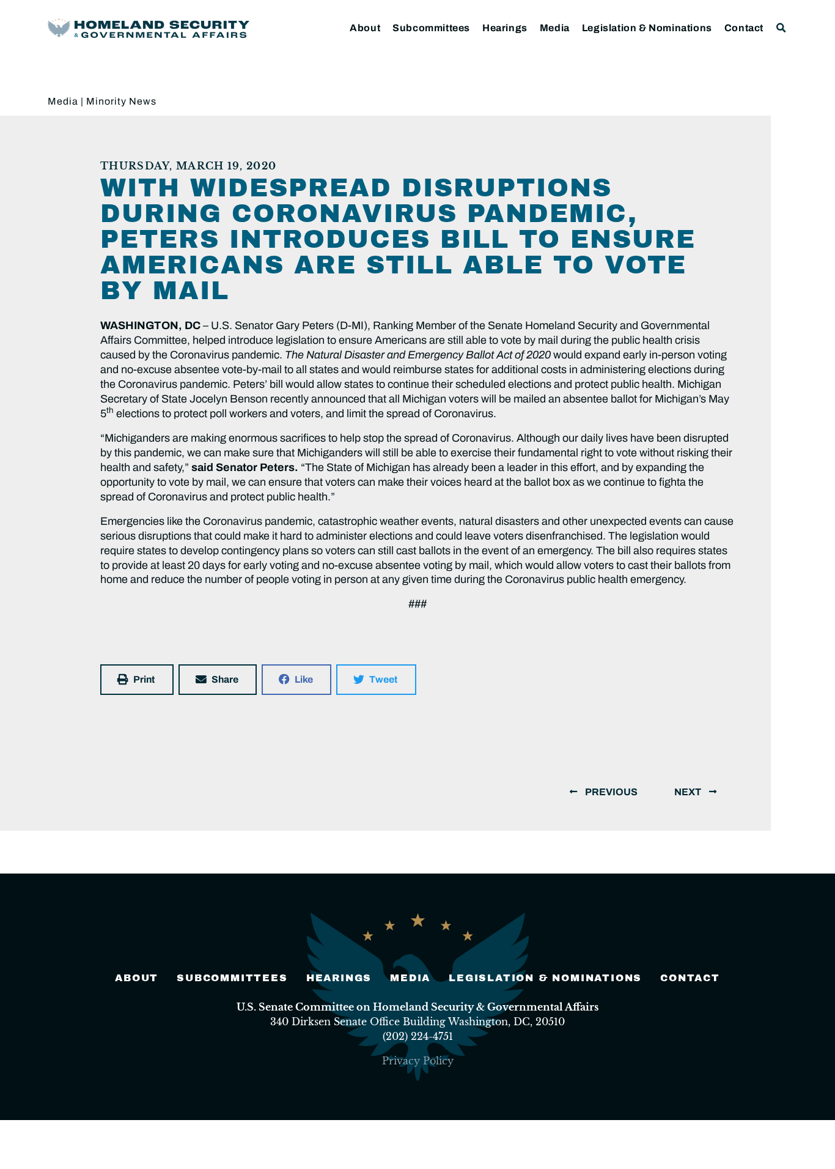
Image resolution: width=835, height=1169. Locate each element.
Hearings (505, 28)
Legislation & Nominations (647, 28)
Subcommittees (431, 28)
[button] (781, 28)
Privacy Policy (418, 1061)
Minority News (121, 101)
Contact (743, 28)
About (365, 28)
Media (555, 28)
